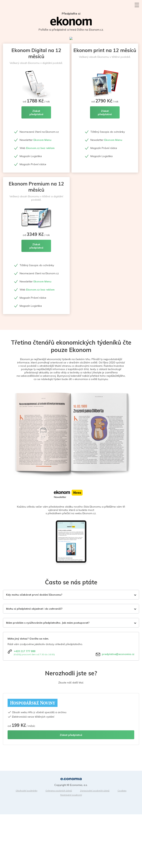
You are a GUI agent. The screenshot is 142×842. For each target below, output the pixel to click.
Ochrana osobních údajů (58, 790)
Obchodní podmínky (26, 790)
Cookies (122, 790)
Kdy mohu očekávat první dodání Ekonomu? (34, 594)
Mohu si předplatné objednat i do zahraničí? (34, 608)
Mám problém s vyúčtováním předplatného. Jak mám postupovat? (47, 622)
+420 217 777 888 (24, 651)
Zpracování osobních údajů (94, 790)
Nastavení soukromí (71, 794)
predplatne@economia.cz (118, 654)
